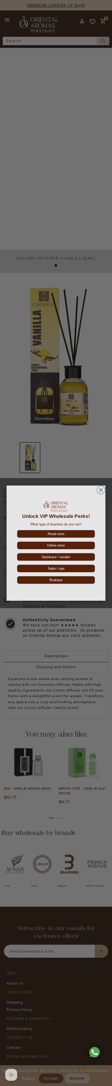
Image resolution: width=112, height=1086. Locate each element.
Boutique (55, 580)
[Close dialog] (101, 490)
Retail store (56, 534)
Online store (56, 545)
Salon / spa (56, 568)
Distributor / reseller (56, 557)
